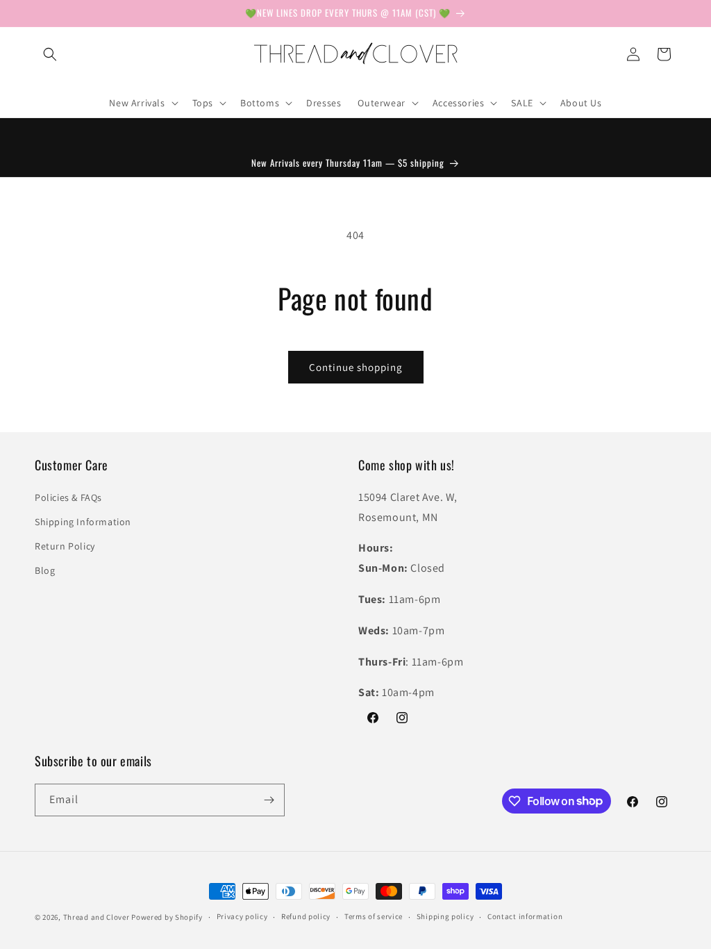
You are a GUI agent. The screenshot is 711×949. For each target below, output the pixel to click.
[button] (50, 54)
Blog (45, 570)
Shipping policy (445, 916)
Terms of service (373, 916)
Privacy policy (242, 916)
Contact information (524, 916)
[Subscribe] (268, 800)
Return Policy (65, 546)
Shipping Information (83, 521)
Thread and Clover (96, 917)
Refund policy (306, 916)
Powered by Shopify (167, 917)
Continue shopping (356, 367)
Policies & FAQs (68, 497)
